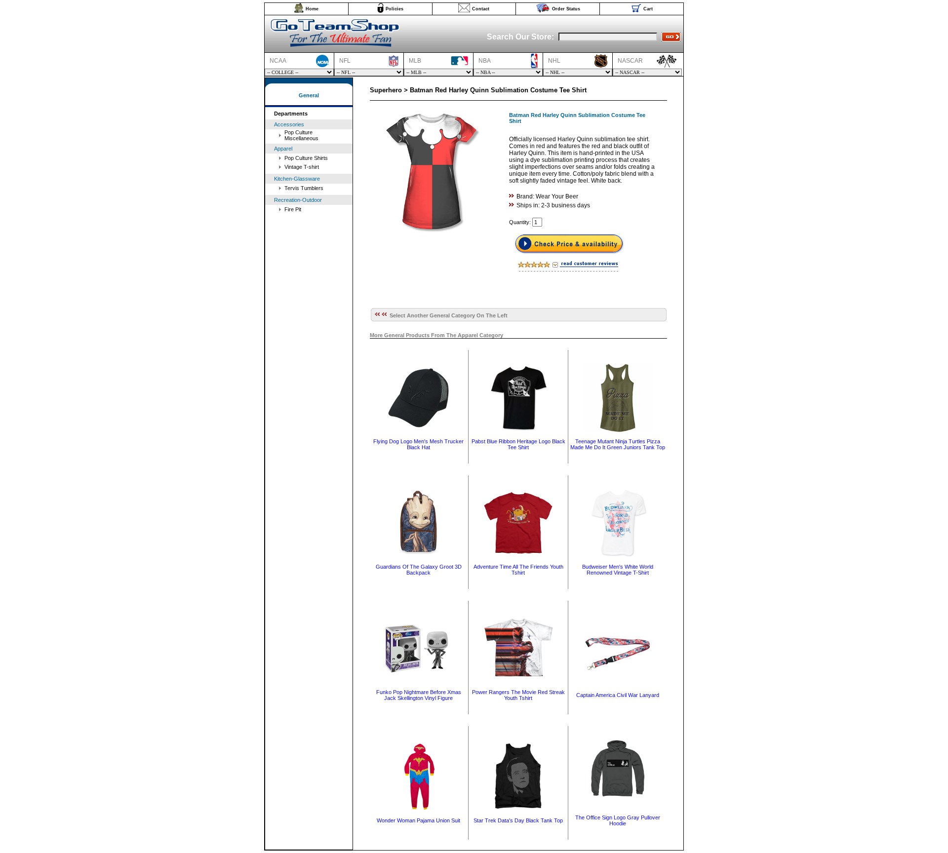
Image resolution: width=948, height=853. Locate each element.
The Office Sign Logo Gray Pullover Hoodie (617, 820)
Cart (648, 8)
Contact (480, 8)
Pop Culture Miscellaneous (301, 135)
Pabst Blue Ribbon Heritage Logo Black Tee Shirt (518, 444)
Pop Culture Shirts (306, 158)
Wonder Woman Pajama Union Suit (418, 820)
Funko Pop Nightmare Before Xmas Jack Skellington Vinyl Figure (418, 695)
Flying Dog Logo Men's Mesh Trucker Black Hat (418, 444)
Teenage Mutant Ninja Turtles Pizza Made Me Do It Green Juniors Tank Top (617, 444)
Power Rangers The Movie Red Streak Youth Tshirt (518, 695)
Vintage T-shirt (301, 167)
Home (312, 8)
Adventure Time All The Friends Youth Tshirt (518, 570)
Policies (394, 8)
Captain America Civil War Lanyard (617, 695)
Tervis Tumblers (303, 188)
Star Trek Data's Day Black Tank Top (518, 820)
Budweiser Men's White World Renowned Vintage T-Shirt (617, 570)
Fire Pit (292, 209)
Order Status (566, 8)
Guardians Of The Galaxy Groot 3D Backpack (419, 570)
